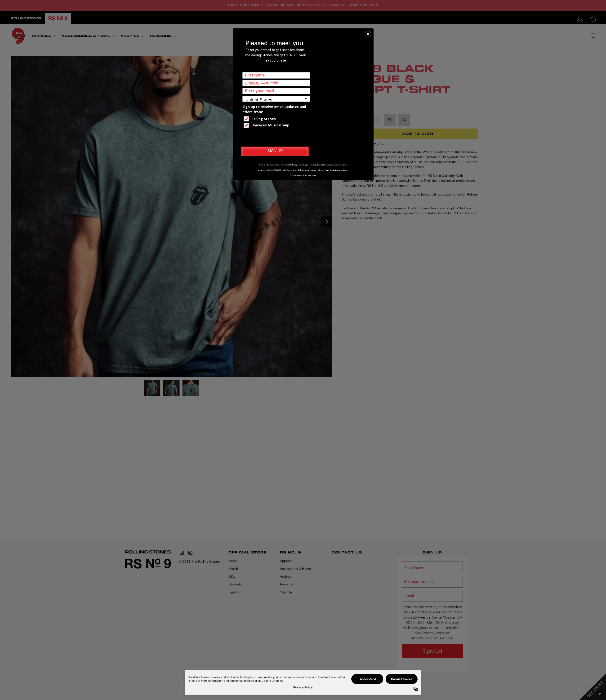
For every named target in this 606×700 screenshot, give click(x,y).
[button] (368, 34)
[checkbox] (277, 118)
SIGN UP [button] (275, 151)
